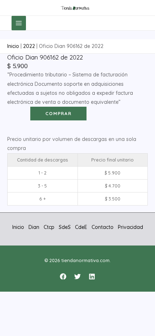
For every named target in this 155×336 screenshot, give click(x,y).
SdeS (65, 227)
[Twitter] (77, 276)
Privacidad (130, 227)
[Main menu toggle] (19, 23)
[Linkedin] (92, 276)
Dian (33, 227)
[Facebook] (63, 276)
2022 (29, 46)
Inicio (13, 46)
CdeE (81, 227)
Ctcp (49, 227)
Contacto (103, 227)
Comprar (58, 113)
